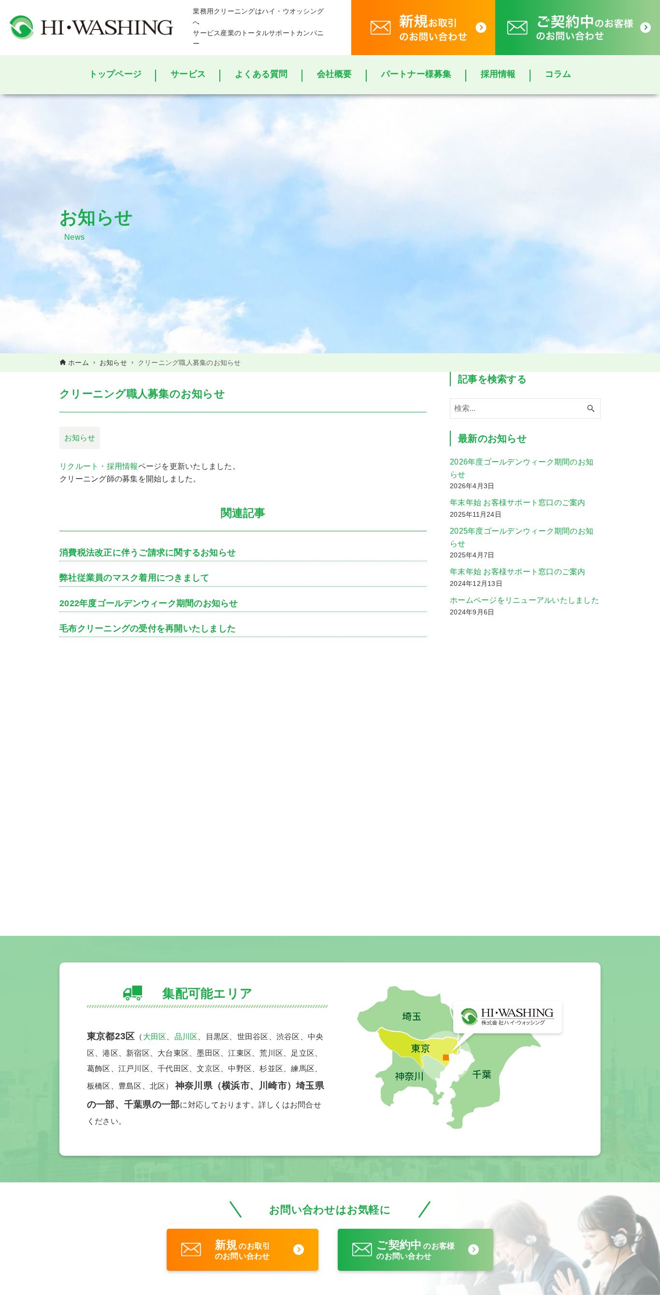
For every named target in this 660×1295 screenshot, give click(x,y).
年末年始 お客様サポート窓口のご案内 (518, 502)
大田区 (155, 1037)
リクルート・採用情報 (98, 466)
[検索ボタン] (591, 408)
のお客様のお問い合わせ (415, 1249)
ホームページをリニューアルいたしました (524, 600)
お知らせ (79, 438)
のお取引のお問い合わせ (243, 1249)
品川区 (186, 1037)
